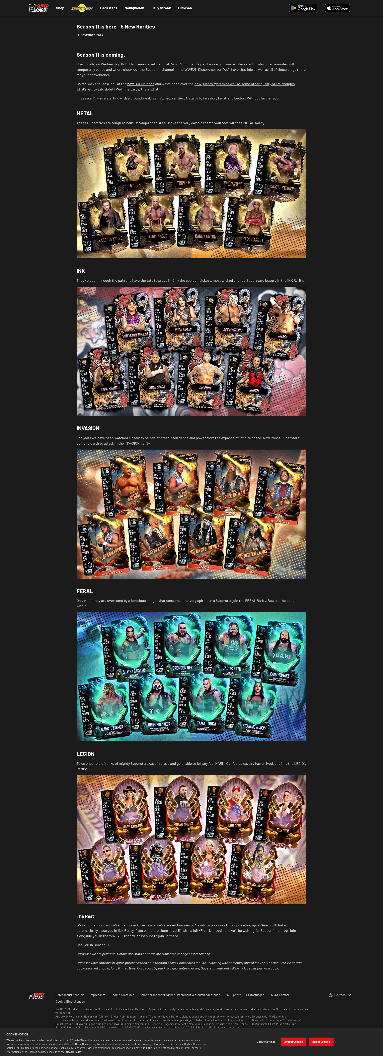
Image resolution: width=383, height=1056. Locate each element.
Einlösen (185, 8)
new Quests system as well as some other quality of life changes (244, 84)
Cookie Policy (74, 1051)
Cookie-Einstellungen (70, 1001)
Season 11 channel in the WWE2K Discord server (183, 69)
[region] (191, 1042)
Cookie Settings (266, 1041)
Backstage (108, 8)
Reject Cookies (321, 1041)
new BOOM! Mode (140, 84)
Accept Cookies (293, 1041)
